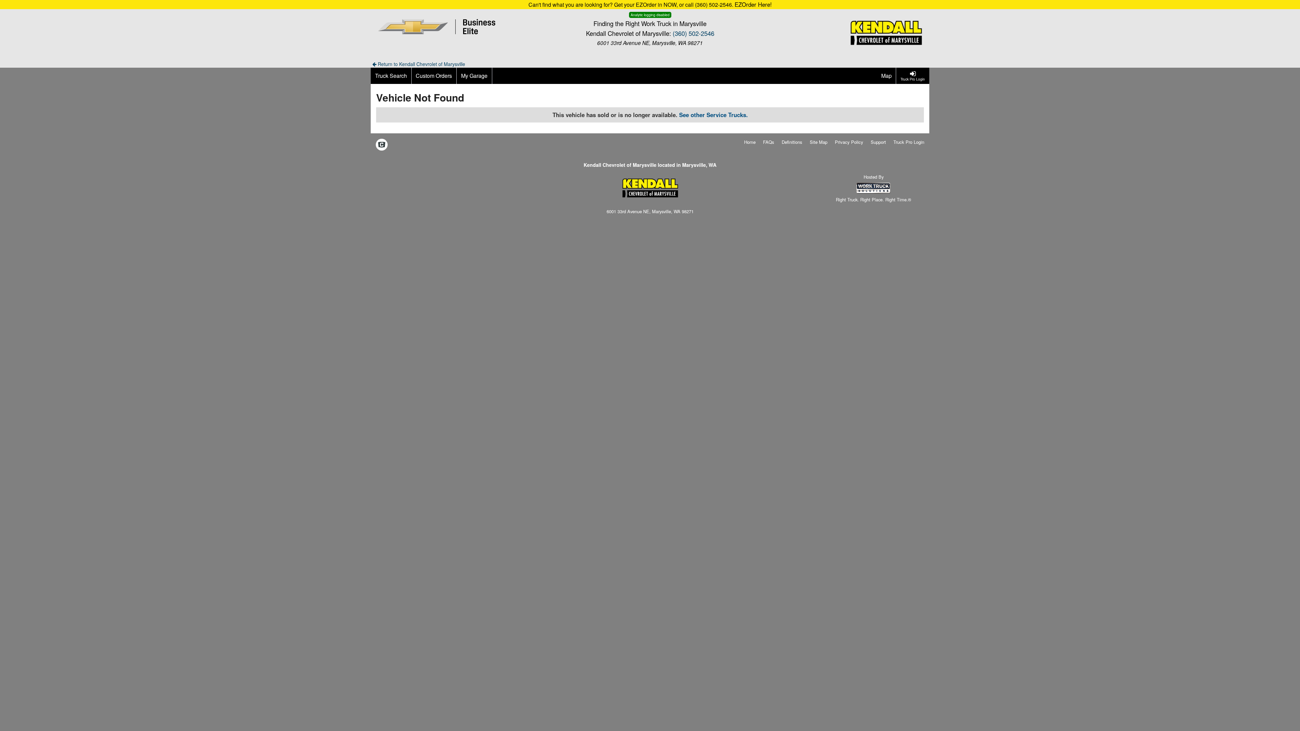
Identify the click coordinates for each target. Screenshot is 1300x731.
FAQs (768, 142)
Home (750, 142)
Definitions (792, 142)
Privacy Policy (849, 142)
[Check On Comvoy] (382, 145)
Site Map (818, 142)
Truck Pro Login (908, 142)
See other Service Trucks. (713, 115)
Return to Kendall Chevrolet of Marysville (420, 64)
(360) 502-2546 (693, 33)
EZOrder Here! (753, 4)
